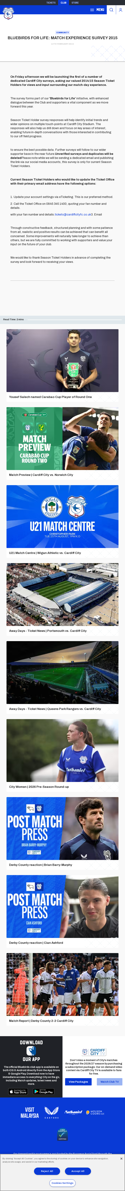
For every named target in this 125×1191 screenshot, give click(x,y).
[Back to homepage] (8, 13)
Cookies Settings (63, 1183)
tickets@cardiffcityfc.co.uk (73, 214)
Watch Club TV (110, 1081)
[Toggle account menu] (120, 9)
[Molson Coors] (95, 1112)
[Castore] (52, 1113)
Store (75, 2)
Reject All (47, 1171)
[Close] (121, 1158)
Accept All (77, 1171)
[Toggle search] (111, 9)
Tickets (51, 2)
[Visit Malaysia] (30, 1112)
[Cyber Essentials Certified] (62, 1134)
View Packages (78, 1081)
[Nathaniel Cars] (73, 1112)
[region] (62, 1172)
